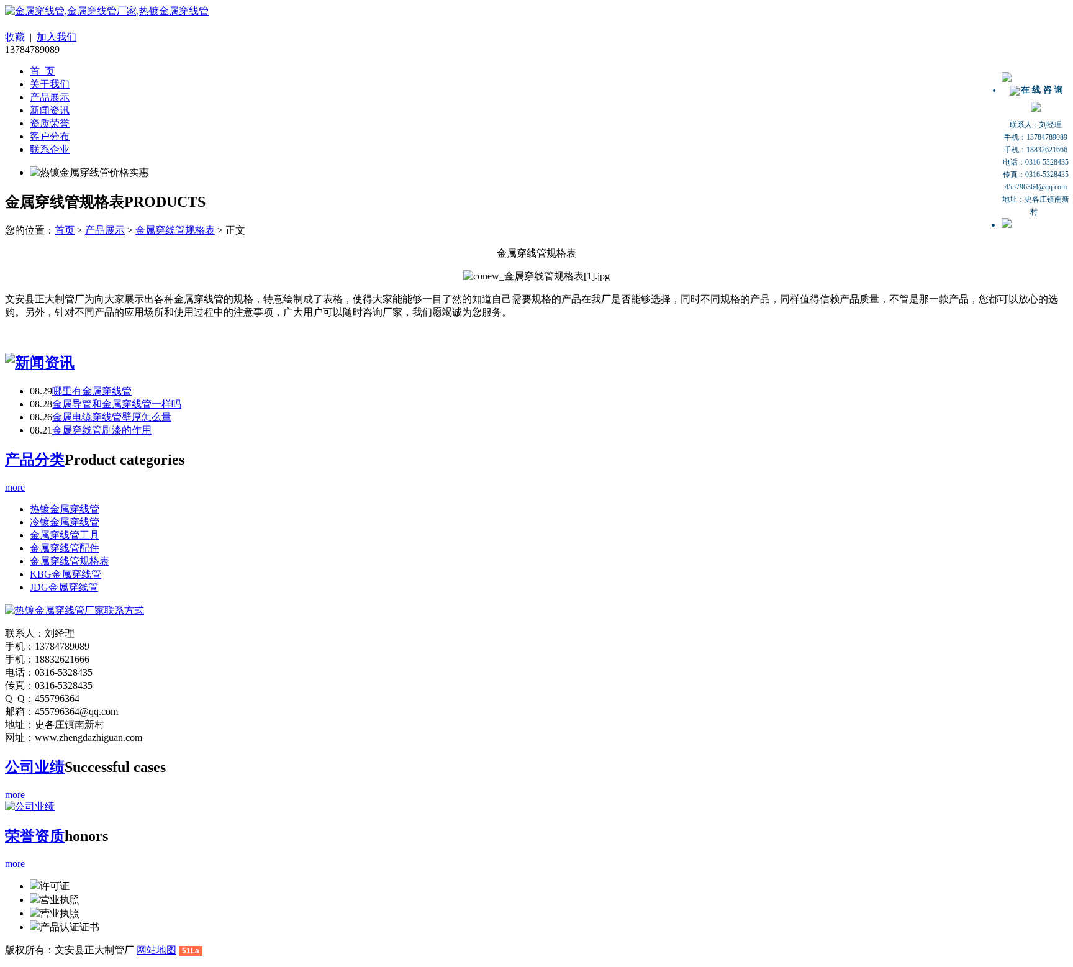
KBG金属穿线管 (65, 574)
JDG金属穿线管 (64, 587)
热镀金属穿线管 (64, 509)
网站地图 (156, 950)
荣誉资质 (35, 836)
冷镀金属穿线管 (64, 522)
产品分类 (35, 460)
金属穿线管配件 (64, 548)
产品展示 (50, 97)
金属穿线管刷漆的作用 (102, 430)
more (15, 487)
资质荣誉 (50, 123)
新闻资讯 (50, 110)
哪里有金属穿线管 (92, 391)
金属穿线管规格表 (175, 230)
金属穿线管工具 (64, 535)
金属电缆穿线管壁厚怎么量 (111, 417)
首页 (65, 230)
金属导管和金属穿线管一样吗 (116, 404)
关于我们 (50, 84)
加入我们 (56, 37)
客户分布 (50, 136)
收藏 (15, 37)
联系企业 (50, 149)
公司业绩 (35, 767)
